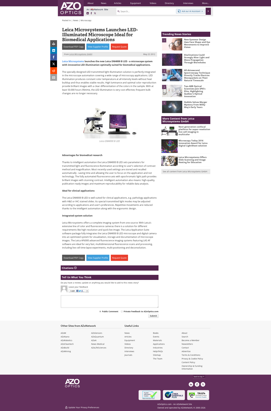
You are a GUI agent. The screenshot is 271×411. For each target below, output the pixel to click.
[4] (172, 91)
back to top (198, 376)
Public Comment (110, 311)
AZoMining (66, 351)
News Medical (97, 344)
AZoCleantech (67, 344)
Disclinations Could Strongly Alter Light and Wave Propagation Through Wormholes (196, 58)
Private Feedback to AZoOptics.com (141, 311)
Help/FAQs (158, 351)
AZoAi (94, 340)
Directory (128, 347)
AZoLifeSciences (98, 347)
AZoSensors (96, 333)
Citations (68, 268)
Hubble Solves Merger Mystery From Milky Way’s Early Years (195, 105)
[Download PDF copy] (53, 43)
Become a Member (190, 340)
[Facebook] (53, 57)
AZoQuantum (97, 336)
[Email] (53, 77)
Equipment (129, 340)
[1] (172, 44)
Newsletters (187, 344)
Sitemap (157, 355)
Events (156, 336)
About (184, 333)
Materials (157, 340)
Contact (185, 347)
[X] (53, 63)
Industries (158, 347)
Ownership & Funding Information (192, 367)
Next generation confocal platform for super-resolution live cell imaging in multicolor (194, 130)
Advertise (186, 351)
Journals (128, 355)
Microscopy (86, 20)
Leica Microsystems (73, 61)
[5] (172, 106)
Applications (159, 344)
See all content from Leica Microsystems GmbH (185, 171)
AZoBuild (65, 347)
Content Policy (188, 362)
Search (185, 336)
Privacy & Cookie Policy (192, 358)
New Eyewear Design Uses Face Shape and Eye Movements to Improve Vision (197, 43)
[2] (172, 59)
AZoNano (65, 336)
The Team (157, 358)
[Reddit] (53, 70)
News (75, 20)
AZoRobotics (66, 340)
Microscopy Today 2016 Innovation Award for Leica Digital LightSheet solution (193, 143)
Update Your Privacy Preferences (83, 407)
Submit (153, 315)
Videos (127, 344)
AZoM (63, 333)
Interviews (129, 351)
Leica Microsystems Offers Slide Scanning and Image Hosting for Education (192, 160)
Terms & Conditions (191, 355)
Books (156, 333)
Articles (128, 336)
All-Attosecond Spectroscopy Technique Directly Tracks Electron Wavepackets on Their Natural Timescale (197, 75)
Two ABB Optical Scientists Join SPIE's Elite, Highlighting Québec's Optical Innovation (194, 91)
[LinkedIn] (53, 50)
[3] (172, 75)
